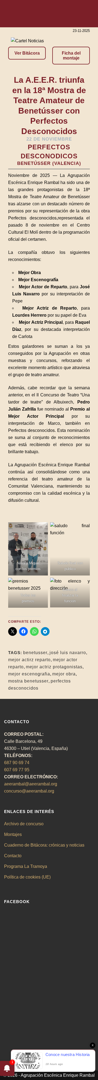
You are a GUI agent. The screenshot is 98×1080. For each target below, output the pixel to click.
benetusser (35, 652)
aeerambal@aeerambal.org (30, 784)
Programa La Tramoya (25, 866)
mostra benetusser (28, 681)
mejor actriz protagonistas (54, 666)
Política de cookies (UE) (27, 877)
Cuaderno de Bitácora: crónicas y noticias (44, 845)
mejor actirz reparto (29, 659)
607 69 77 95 (16, 769)
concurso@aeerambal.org (29, 791)
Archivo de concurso (24, 823)
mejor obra (64, 674)
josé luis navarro (68, 652)
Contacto (13, 855)
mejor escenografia (29, 674)
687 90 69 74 (16, 762)
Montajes (13, 834)
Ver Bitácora (27, 53)
